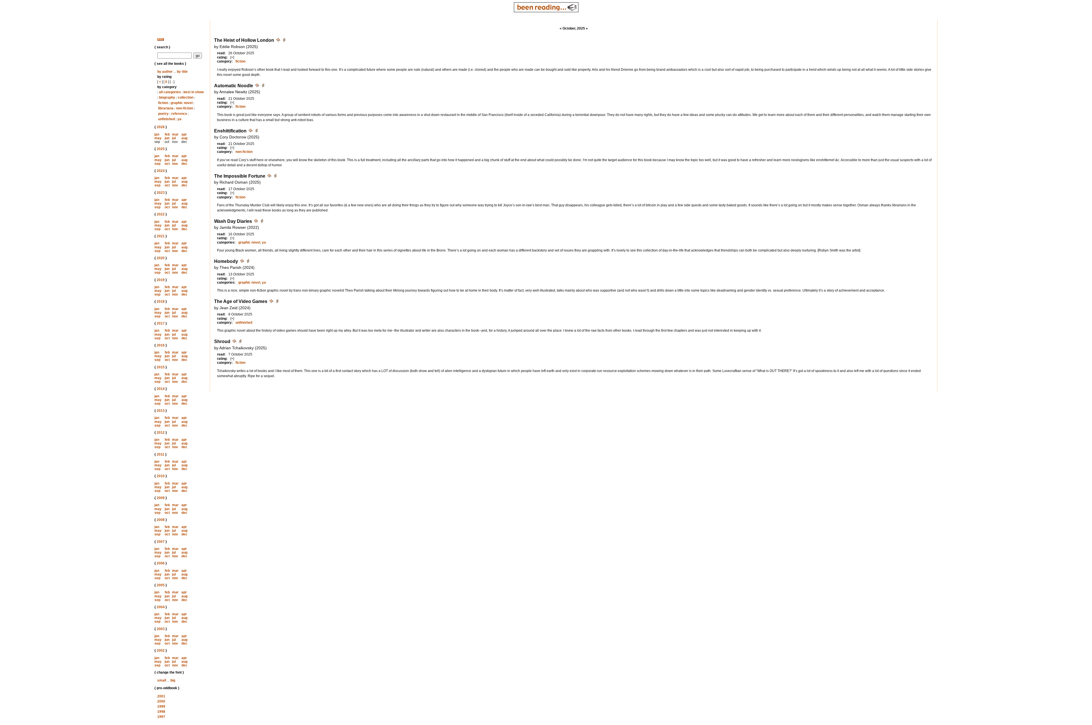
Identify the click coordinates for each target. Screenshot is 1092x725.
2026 (161, 127)
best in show (193, 92)
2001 (161, 696)
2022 (161, 214)
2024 (161, 171)
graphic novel (182, 103)
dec (184, 164)
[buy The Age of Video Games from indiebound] (277, 302)
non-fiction (184, 108)
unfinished (166, 119)
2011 (160, 454)
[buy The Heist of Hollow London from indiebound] (284, 40)
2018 (161, 302)
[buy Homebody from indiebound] (248, 261)
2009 (161, 498)
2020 (161, 258)
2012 (161, 433)
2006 (161, 563)
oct (167, 164)
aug (184, 138)
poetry (163, 114)
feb (167, 134)
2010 (161, 476)
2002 (161, 651)
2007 (161, 542)
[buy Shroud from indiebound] (240, 342)
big (172, 680)
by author (165, 72)
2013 (161, 411)
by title (182, 72)
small (161, 680)
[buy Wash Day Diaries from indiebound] (261, 221)
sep (157, 164)
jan (156, 134)
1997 (161, 717)
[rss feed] (160, 39)
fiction (163, 103)
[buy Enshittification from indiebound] (256, 131)
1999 (161, 707)
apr (184, 134)
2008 (161, 520)
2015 (161, 367)
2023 (161, 193)
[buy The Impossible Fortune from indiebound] (275, 176)
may (158, 138)
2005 (161, 585)
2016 (161, 345)
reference (179, 114)
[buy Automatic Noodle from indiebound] (263, 86)
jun (167, 138)
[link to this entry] (278, 40)
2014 (161, 389)
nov (175, 164)
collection (185, 97)
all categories (170, 92)
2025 (161, 149)
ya (179, 119)
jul (174, 138)
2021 (161, 236)
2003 (161, 629)
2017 (161, 323)
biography (167, 97)
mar (175, 134)
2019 (161, 280)
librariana (165, 108)
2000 (161, 701)
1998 (161, 712)
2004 (161, 607)
